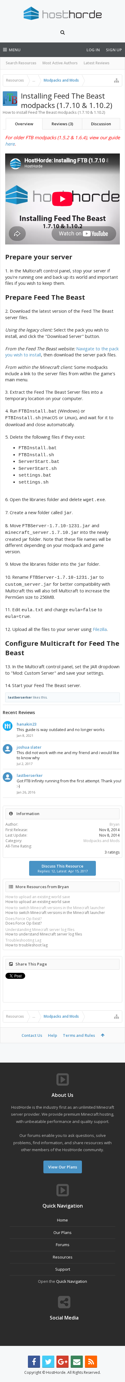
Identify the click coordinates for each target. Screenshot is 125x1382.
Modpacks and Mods (101, 840)
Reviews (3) (62, 123)
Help (52, 1035)
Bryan (115, 824)
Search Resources (21, 63)
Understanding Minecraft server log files (39, 929)
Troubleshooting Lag (23, 940)
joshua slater (29, 747)
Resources (63, 1257)
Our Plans (62, 1232)
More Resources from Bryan (42, 886)
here (10, 144)
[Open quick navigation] (116, 80)
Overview (24, 123)
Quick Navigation (71, 1281)
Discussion (101, 123)
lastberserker (20, 697)
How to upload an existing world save (37, 896)
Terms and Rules (79, 1035)
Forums (62, 1244)
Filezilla (100, 629)
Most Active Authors (60, 63)
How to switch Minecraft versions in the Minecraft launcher (55, 907)
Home (62, 1220)
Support (62, 1269)
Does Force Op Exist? (23, 918)
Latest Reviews (97, 63)
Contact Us (32, 1035)
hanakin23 (26, 724)
